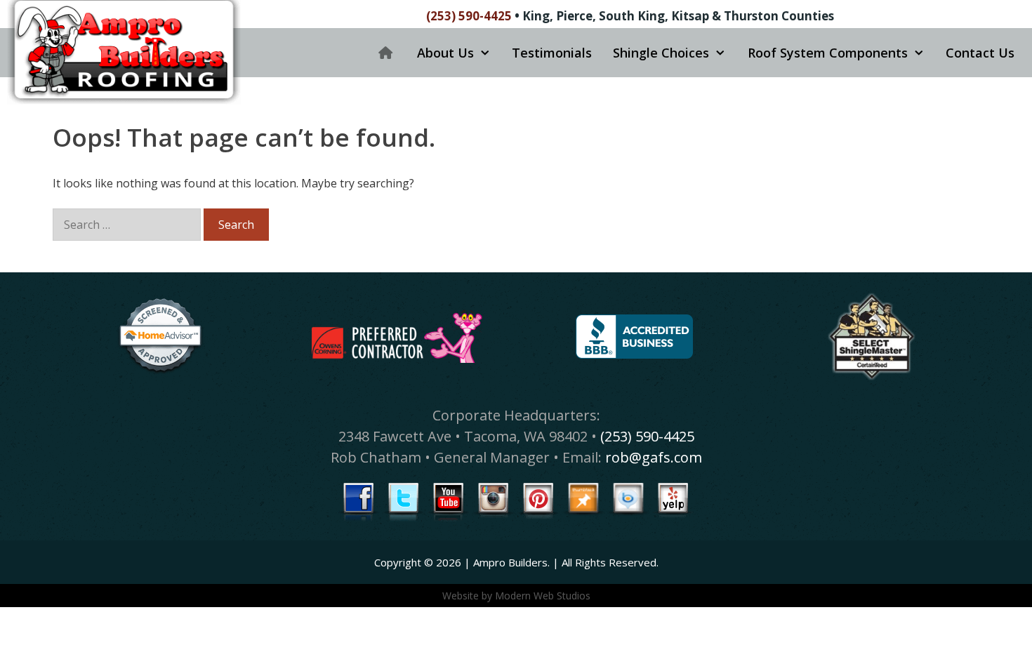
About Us (445, 52)
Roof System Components (828, 52)
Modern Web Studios (542, 595)
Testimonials (552, 52)
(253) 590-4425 (469, 16)
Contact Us (980, 52)
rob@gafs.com (653, 457)
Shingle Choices (661, 52)
